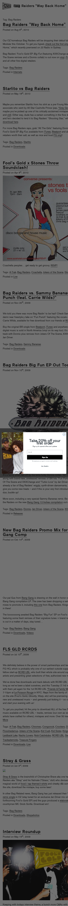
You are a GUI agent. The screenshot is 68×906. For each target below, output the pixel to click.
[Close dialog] (64, 434)
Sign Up (45, 457)
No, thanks (44, 466)
